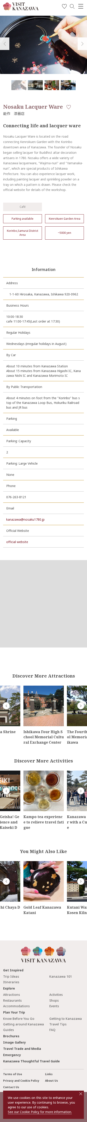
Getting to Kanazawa (65, 1018)
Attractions (11, 994)
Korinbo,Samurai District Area (22, 233)
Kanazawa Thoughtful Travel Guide (31, 1061)
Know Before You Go (18, 1018)
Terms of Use (12, 1074)
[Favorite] (64, 7)
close (80, 1093)
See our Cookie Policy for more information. (40, 1112)
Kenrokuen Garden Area (64, 219)
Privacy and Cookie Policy (21, 1081)
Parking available (22, 219)
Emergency (12, 1055)
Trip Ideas (11, 976)
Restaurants (12, 1000)
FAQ (52, 1030)
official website (17, 542)
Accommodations (16, 1006)
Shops (54, 1000)
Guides (8, 1030)
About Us (51, 1081)
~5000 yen (64, 233)
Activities (56, 994)
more (27, 687)
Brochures (11, 1036)
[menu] (81, 6)
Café (23, 207)
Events (54, 1006)
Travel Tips (57, 1024)
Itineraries (11, 982)
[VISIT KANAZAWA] (21, 8)
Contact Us (11, 1087)
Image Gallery (14, 1042)
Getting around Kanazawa (23, 1024)
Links (49, 1074)
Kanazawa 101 (60, 976)
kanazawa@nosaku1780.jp (25, 519)
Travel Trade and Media (22, 1048)
